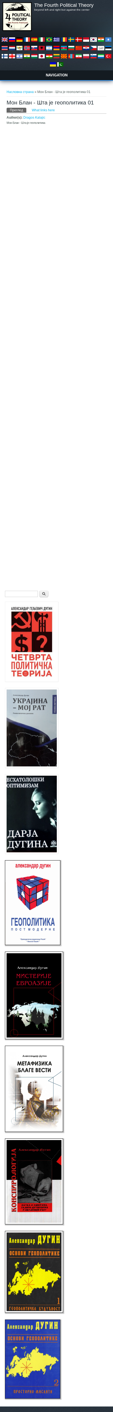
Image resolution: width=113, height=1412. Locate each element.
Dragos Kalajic (34, 117)
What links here (43, 110)
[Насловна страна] (17, 30)
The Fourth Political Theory (64, 5)
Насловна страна (20, 92)
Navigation (56, 75)
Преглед (18, 110)
